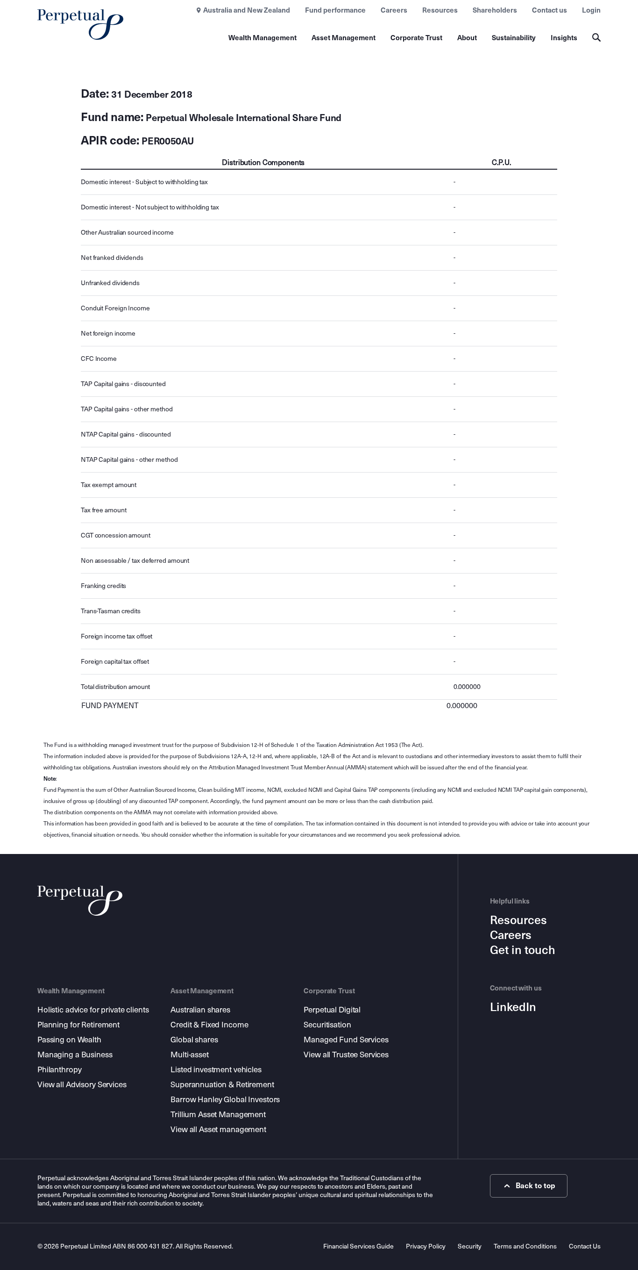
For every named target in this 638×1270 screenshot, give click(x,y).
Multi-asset (189, 1055)
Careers (394, 10)
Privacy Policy (426, 1246)
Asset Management (344, 38)
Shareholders (495, 10)
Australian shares (200, 1010)
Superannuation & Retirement (222, 1085)
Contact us (549, 10)
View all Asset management (218, 1129)
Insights (564, 38)
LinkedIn (513, 1007)
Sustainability (514, 38)
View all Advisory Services (82, 1085)
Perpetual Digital (332, 1010)
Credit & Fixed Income (209, 1025)
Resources (440, 10)
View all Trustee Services (346, 1055)
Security (470, 1246)
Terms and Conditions (525, 1246)
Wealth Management (262, 38)
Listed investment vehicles (216, 1070)
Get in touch (522, 950)
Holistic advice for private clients (93, 1010)
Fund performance (335, 10)
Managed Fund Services (346, 1040)
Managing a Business (75, 1055)
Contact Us (585, 1246)
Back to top (535, 1185)
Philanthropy (59, 1070)
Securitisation (327, 1025)
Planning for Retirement (78, 1025)
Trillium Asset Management (218, 1114)
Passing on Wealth (69, 1040)
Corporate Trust (416, 38)
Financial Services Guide (358, 1246)
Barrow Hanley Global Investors (225, 1100)
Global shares (194, 1040)
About (467, 38)
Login (591, 10)
